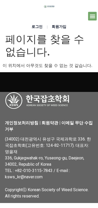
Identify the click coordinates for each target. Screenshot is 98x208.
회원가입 (59, 26)
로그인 (37, 26)
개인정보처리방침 (21, 122)
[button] (92, 16)
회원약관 (50, 122)
